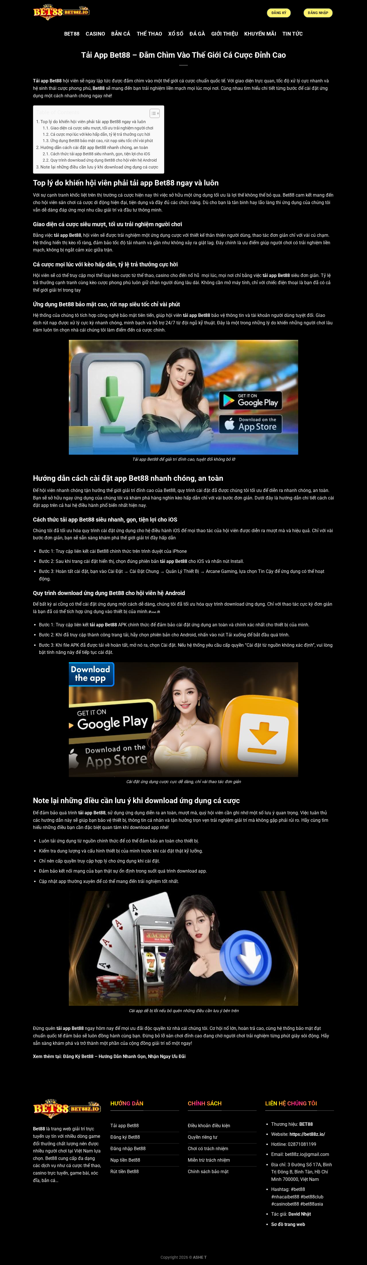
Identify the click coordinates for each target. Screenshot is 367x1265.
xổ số (175, 34)
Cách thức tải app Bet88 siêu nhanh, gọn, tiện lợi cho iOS (100, 154)
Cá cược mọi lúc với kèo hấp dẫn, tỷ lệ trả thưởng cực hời (100, 134)
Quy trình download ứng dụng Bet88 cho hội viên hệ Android (103, 160)
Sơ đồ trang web (288, 1224)
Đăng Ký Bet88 (78, 1056)
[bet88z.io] (61, 13)
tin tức (292, 34)
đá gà (197, 34)
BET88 (306, 1124)
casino (95, 34)
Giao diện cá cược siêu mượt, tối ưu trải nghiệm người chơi (101, 128)
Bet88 (39, 1129)
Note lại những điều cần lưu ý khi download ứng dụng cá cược (99, 167)
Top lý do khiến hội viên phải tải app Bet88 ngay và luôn (93, 121)
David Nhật (299, 1214)
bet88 (72, 34)
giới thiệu (224, 34)
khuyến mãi (260, 34)
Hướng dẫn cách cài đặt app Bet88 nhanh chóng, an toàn (94, 147)
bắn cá (120, 34)
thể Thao (149, 34)
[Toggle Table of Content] (151, 113)
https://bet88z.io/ (307, 1134)
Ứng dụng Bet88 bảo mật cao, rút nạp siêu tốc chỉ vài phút (101, 140)
